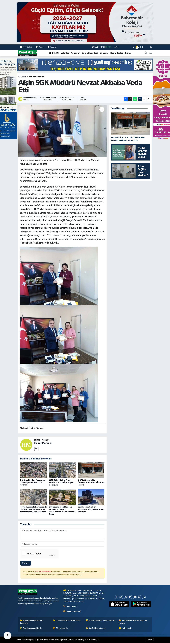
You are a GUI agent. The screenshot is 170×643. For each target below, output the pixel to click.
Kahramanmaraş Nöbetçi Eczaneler (31, 621)
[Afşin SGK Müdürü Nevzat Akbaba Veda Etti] (62, 131)
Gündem (104, 53)
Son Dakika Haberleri (97, 628)
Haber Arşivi (127, 628)
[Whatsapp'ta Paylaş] (135, 99)
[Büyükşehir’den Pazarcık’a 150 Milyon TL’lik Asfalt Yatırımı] (33, 470)
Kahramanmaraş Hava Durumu (69, 620)
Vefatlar (65, 53)
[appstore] (119, 604)
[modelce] (85, 65)
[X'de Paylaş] (130, 99)
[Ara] (146, 53)
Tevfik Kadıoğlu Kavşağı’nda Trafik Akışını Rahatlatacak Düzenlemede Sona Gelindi (33, 509)
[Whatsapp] (139, 597)
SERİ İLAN (54, 53)
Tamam (149, 639)
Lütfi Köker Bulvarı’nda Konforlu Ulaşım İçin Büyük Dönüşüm (61, 482)
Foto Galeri (27, 47)
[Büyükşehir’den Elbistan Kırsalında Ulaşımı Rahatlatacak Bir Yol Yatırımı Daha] (62, 497)
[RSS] (144, 597)
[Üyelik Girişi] (150, 47)
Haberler (22, 76)
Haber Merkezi (43, 443)
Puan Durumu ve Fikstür (32, 628)
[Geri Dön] (7, 635)
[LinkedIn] (130, 597)
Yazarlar (53, 47)
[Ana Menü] (150, 53)
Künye (128, 53)
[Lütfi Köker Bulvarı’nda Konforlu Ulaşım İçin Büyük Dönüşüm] (62, 470)
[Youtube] (135, 597)
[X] (121, 597)
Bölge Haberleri (90, 53)
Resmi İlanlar (116, 53)
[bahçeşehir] (85, 22)
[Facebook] (117, 597)
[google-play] (141, 604)
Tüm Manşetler (62, 628)
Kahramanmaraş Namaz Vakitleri (102, 620)
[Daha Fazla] (140, 99)
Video (41, 47)
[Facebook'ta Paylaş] (126, 99)
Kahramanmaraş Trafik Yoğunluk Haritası (133, 621)
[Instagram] (126, 597)
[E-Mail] (36, 449)
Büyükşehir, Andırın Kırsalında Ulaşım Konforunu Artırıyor (91, 509)
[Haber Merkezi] (26, 445)
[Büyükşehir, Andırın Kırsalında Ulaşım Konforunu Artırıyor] (91, 497)
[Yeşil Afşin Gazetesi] (27, 53)
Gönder (25, 563)
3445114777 (72, 606)
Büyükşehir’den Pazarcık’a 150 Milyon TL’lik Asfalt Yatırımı (32, 482)
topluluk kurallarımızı (43, 571)
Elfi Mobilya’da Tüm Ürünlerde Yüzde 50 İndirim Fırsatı (91, 482)
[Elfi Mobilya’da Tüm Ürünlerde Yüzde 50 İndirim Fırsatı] (91, 470)
